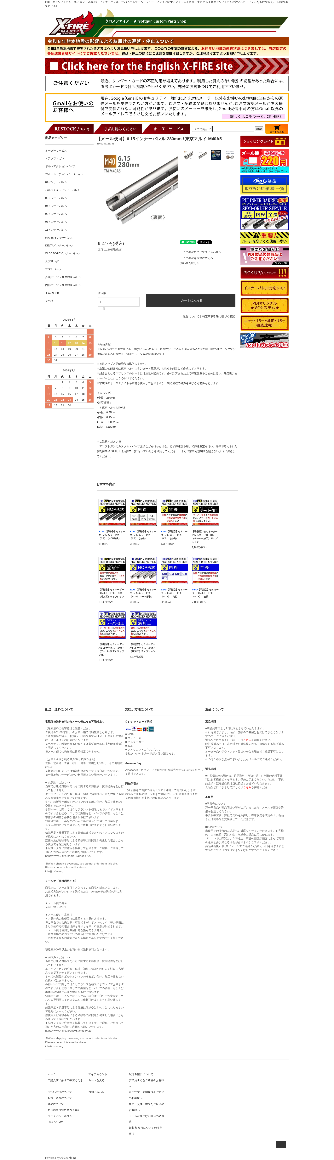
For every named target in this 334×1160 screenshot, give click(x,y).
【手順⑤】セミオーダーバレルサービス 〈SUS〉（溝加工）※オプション (143, 648)
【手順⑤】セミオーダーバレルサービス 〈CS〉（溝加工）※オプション (111, 593)
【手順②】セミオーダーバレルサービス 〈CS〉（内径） (143, 535)
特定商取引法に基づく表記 (218, 316)
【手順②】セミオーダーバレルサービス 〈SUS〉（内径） (174, 593)
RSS (50, 1121)
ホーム (52, 1074)
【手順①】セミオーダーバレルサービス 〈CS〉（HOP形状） (112, 535)
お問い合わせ (96, 1092)
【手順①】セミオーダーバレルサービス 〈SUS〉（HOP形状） (143, 593)
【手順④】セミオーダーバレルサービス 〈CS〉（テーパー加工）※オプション (204, 536)
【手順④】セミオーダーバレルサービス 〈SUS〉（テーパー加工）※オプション (112, 649)
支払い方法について (60, 1092)
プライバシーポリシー (61, 1116)
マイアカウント (97, 1074)
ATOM (59, 1121)
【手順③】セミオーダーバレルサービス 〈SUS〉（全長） (205, 593)
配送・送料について (60, 1098)
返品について (191, 316)
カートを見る (96, 1080)
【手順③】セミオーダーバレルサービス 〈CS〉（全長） (174, 535)
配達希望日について (141, 1074)
